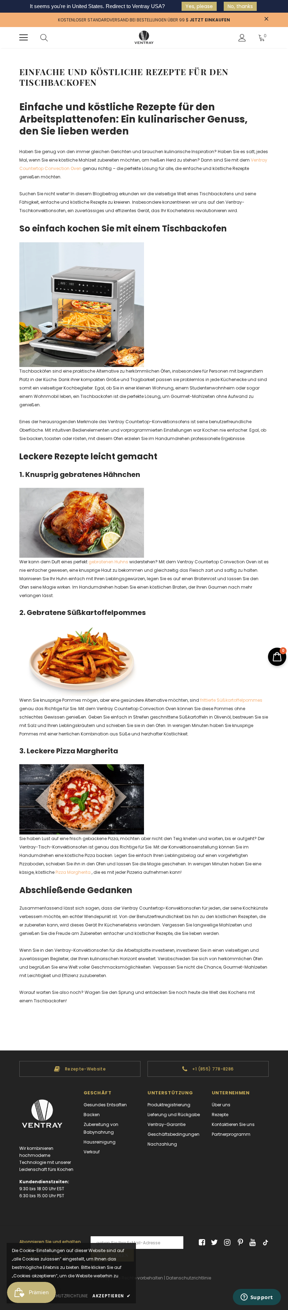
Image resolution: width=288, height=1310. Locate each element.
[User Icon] (242, 37)
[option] (80, 1069)
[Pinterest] (238, 1242)
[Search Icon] (44, 37)
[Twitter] (213, 1242)
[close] (266, 19)
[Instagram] (226, 1242)
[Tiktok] (264, 1242)
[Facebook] (200, 1242)
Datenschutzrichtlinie (188, 1278)
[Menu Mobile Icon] (23, 37)
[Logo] (144, 37)
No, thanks (240, 6)
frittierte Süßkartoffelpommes (231, 700)
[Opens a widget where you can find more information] (257, 1297)
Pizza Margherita (73, 872)
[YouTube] (251, 1242)
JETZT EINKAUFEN (210, 20)
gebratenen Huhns (108, 562)
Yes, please (199, 6)
